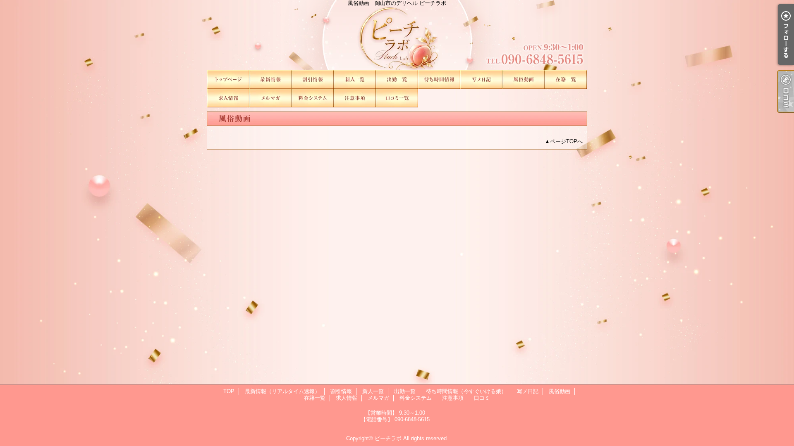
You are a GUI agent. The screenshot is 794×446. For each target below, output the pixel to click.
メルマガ (270, 98)
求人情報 (228, 98)
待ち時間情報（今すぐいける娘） (439, 79)
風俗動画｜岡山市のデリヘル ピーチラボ (397, 35)
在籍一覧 (566, 79)
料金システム (313, 98)
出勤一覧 (397, 79)
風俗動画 (523, 79)
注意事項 (355, 98)
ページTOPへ (566, 141)
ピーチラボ (388, 438)
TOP (228, 79)
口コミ (397, 98)
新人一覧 (355, 79)
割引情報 (313, 79)
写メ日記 (481, 79)
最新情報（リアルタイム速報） (270, 79)
